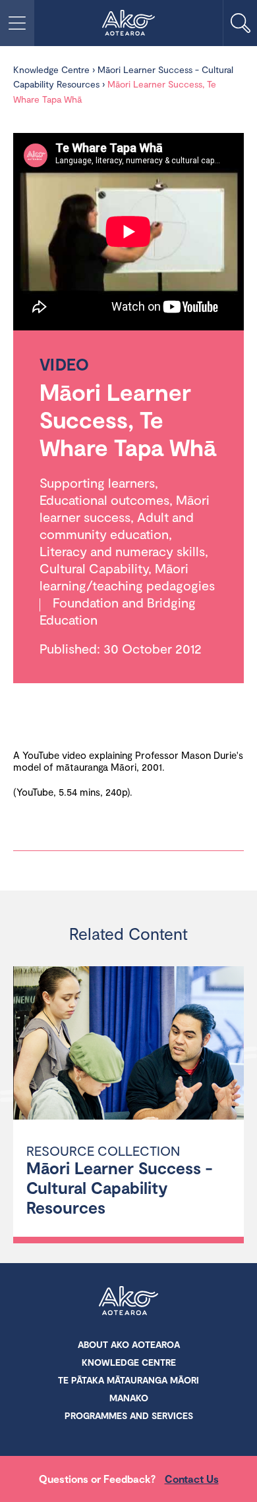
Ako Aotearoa (128, 1302)
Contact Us (192, 1478)
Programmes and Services (129, 1415)
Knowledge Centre (51, 69)
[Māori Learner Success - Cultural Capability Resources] (128, 1045)
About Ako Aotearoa (129, 1344)
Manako (128, 1397)
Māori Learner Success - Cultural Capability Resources (119, 1187)
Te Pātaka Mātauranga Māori (128, 1379)
